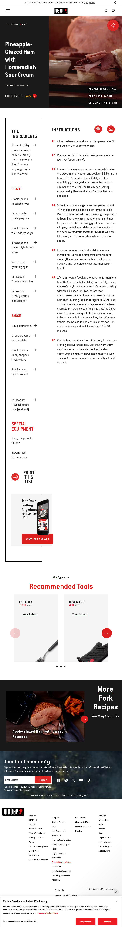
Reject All (107, 921)
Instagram (66, 780)
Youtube (81, 780)
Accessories (103, 820)
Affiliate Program (105, 846)
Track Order (56, 866)
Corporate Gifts (105, 837)
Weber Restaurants (36, 828)
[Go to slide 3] (65, 666)
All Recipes (12, 24)
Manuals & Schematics (61, 840)
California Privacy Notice (38, 846)
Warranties (56, 858)
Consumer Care (58, 810)
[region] (61, 912)
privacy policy (83, 795)
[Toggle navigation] (8, 11)
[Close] (114, 2)
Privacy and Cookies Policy (66, 896)
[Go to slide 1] (57, 666)
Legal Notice (33, 851)
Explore (104, 810)
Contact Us (59, 890)
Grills (101, 824)
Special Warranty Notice (61, 862)
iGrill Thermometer (59, 831)
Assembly (56, 880)
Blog (100, 833)
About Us (32, 815)
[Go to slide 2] (61, 666)
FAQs (54, 826)
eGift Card (102, 815)
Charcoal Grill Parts (82, 822)
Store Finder (57, 835)
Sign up (43, 779)
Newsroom (33, 820)
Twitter (73, 780)
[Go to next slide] (107, 633)
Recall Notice (34, 855)
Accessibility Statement (38, 860)
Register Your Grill (59, 853)
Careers (32, 824)
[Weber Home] (61, 10)
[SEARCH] (107, 11)
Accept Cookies (85, 921)
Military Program (105, 842)
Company (34, 810)
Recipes (102, 828)
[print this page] (99, 129)
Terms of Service (19, 790)
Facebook (58, 780)
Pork (24, 24)
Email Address (11, 780)
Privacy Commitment (37, 833)
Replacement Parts (84, 810)
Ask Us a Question (59, 822)
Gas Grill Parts (80, 818)
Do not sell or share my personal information (20, 921)
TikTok (89, 780)
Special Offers (104, 851)
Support (55, 818)
